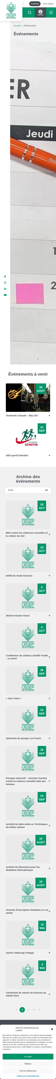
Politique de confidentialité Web (28, 1076)
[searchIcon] (29, 12)
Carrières (35, 4)
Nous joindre (48, 4)
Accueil (17, 26)
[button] (52, 1029)
